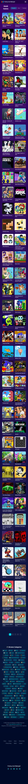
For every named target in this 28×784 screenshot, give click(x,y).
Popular (13, 8)
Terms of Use (21, 741)
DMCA (15, 743)
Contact (20, 743)
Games (10, 741)
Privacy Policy (8, 743)
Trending (24, 8)
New (19, 8)
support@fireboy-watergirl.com (15, 724)
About (15, 741)
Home (5, 741)
